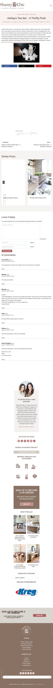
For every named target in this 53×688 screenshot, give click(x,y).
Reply (3, 269)
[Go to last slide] (4, 182)
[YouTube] (28, 673)
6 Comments (47, 21)
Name (32, 242)
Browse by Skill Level (26, 645)
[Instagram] (23, 673)
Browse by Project (26, 644)
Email (32, 247)
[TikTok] (26, 673)
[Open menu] (51, 5)
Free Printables (26, 647)
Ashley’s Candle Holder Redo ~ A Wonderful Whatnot (11, 144)
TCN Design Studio (39, 684)
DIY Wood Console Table (33, 565)
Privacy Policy (26, 663)
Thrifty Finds (33, 14)
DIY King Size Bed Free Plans (33, 536)
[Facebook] (21, 673)
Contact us (26, 661)
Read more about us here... (26, 426)
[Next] (49, 182)
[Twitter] (33, 673)
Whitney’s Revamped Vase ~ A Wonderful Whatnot (42, 144)
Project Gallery (25, 14)
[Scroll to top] (48, 681)
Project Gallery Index (26, 642)
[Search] (37, 452)
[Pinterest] (31, 673)
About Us (26, 660)
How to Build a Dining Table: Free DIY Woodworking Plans (20, 538)
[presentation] (13, 177)
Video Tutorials (26, 649)
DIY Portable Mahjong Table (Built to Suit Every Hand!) (19, 566)
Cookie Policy (26, 665)
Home (18, 14)
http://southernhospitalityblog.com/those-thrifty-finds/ (21, 42)
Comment (43, 239)
